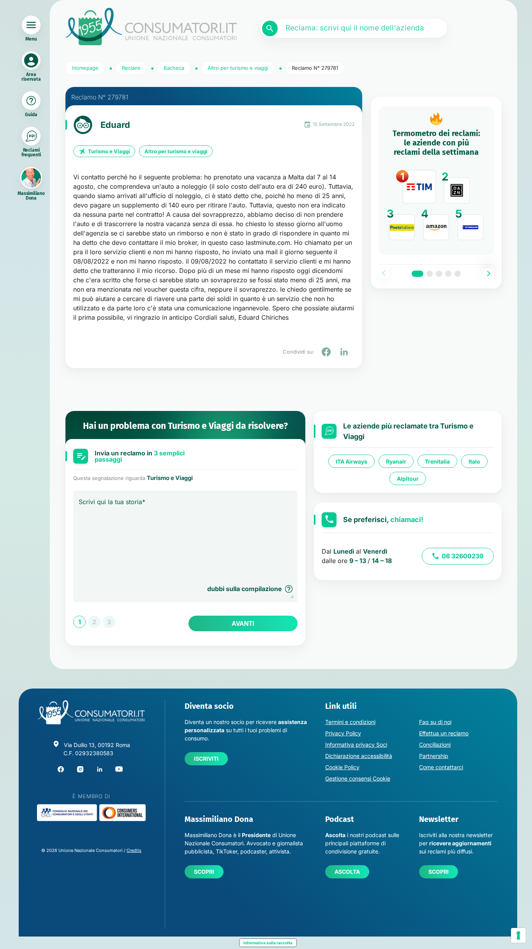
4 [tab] (448, 274)
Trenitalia (437, 461)
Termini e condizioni (350, 722)
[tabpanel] (436, 180)
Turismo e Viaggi (109, 151)
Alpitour (408, 478)
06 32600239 (462, 556)
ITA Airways (351, 461)
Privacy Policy (343, 733)
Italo (474, 461)
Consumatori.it (151, 27)
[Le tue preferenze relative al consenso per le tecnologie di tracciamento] (518, 935)
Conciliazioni (435, 744)
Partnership (433, 755)
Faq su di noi (435, 722)
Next (488, 273)
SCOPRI (204, 871)
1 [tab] (417, 274)
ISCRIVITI (206, 758)
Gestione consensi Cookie (357, 778)
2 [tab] (429, 274)
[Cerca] (270, 28)
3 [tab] (439, 274)
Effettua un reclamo (444, 733)
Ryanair (396, 461)
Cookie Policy (342, 767)
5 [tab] (457, 274)
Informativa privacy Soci (356, 744)
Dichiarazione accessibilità (358, 755)
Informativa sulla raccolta (267, 942)
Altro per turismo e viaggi (176, 151)
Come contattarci (441, 767)
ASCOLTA (347, 871)
